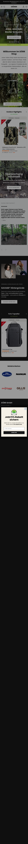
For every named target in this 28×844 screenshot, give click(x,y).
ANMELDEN (14, 432)
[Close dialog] (25, 409)
